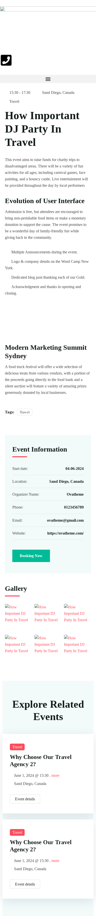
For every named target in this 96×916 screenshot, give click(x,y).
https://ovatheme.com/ (65, 533)
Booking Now (31, 556)
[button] (48, 79)
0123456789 (74, 507)
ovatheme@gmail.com (65, 520)
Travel (14, 101)
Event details (25, 799)
